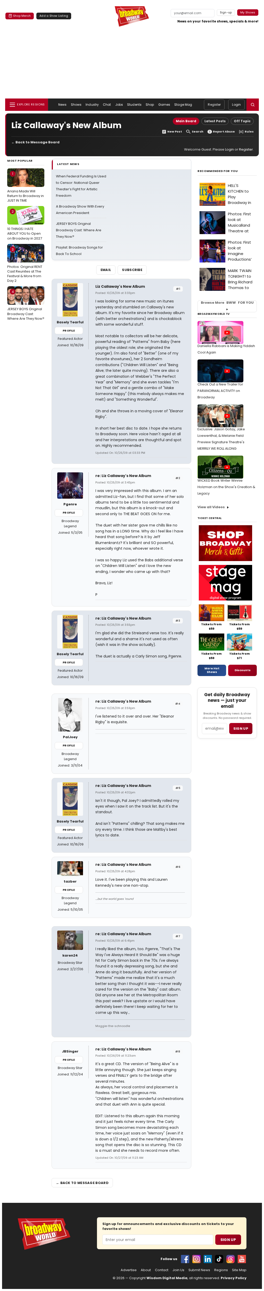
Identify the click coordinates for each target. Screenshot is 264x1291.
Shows (76, 104)
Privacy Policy (233, 1278)
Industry (92, 104)
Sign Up (228, 1239)
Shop (150, 104)
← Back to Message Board (35, 142)
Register (214, 104)
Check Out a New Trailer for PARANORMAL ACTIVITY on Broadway (220, 391)
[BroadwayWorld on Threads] (230, 1259)
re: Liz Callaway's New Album (123, 475)
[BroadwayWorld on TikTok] (219, 1259)
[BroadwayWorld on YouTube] (241, 1259)
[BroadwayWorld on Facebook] (185, 1259)
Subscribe (132, 269)
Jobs (119, 104)
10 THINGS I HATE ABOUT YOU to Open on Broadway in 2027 (24, 225)
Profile (69, 330)
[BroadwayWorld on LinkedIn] (207, 1259)
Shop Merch (22, 16)
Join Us (178, 1270)
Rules (249, 131)
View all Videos (211, 507)
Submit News (199, 1270)
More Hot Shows (211, 670)
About (146, 1270)
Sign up (240, 728)
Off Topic (242, 121)
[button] (252, 104)
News (62, 104)
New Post (174, 131)
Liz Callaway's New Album (120, 286)
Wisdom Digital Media (166, 1278)
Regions (221, 1270)
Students (134, 104)
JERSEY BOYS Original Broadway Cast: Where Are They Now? (25, 305)
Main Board (186, 121)
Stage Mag (183, 104)
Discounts (243, 670)
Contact (161, 1270)
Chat (107, 104)
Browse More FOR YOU (227, 302)
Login (236, 104)
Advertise (129, 1270)
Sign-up (226, 12)
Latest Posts (215, 121)
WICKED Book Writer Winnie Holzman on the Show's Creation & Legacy (226, 487)
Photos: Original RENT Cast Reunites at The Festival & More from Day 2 (24, 265)
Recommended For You (217, 171)
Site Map (239, 1270)
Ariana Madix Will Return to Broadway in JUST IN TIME (25, 187)
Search (197, 131)
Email (106, 269)
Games (164, 104)
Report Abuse (224, 131)
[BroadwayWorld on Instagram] (196, 1259)
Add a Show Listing (53, 16)
